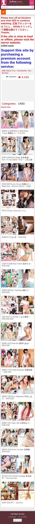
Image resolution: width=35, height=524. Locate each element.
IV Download (12, 517)
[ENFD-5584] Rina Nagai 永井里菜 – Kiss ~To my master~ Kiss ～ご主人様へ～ (17, 158)
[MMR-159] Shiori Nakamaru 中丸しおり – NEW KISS (17, 397)
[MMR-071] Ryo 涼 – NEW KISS (14, 237)
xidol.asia (7, 45)
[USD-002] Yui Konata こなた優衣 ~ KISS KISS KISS (16, 318)
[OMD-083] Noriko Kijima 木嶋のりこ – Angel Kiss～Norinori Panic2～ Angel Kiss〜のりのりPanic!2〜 (17, 185)
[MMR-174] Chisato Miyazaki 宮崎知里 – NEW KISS (17, 371)
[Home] (12, 3)
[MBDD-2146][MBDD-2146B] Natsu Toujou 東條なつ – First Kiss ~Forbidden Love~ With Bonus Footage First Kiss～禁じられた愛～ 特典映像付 (17, 132)
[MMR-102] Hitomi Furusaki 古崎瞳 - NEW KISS (16, 450)
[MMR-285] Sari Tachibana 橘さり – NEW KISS (16, 291)
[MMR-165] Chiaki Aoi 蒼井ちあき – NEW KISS (16, 344)
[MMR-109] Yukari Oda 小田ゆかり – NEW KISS (16, 424)
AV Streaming (22, 517)
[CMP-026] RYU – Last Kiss (12, 503)
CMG (21, 103)
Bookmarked (12, 77)
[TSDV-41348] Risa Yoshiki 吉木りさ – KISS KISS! (17, 265)
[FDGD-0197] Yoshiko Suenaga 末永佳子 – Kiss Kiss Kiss (16, 477)
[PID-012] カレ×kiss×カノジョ (14, 211)
